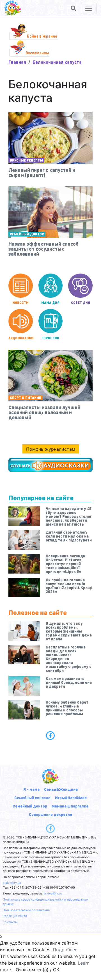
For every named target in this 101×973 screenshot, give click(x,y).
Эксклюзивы (37, 52)
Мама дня (50, 303)
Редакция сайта (15, 916)
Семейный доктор (27, 234)
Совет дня (80, 303)
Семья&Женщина (61, 789)
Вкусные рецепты (26, 160)
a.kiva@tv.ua (12, 883)
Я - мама (31, 789)
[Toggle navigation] (89, 8)
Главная (17, 62)
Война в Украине (42, 35)
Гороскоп (50, 338)
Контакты (10, 922)
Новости (21, 303)
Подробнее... (67, 949)
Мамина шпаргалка (70, 805)
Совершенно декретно (50, 814)
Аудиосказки (20, 338)
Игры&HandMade (71, 797)
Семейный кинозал (32, 797)
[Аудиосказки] (50, 465)
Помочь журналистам (50, 449)
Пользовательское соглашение (26, 910)
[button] (73, 8)
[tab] (50, 735)
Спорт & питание (25, 398)
